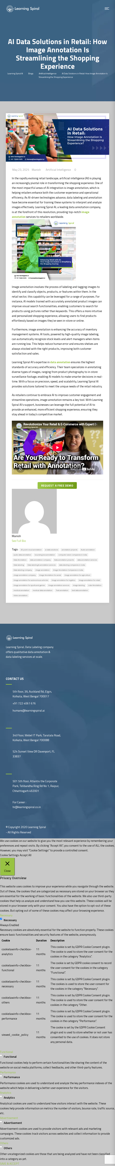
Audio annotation (88, 549)
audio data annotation (22, 554)
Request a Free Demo (57, 485)
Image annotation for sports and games (29, 585)
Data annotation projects (64, 559)
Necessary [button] (6, 915)
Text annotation (62, 590)
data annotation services (87, 559)
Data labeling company (23, 570)
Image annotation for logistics (63, 580)
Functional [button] (6, 1052)
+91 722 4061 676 (24, 703)
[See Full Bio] (28, 541)
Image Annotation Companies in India (68, 570)
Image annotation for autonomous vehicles (31, 580)
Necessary (10, 920)
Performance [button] (8, 1072)
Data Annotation (20, 559)
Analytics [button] (5, 1092)
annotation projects (69, 549)
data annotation (60, 362)
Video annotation (20, 595)
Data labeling (19, 565)
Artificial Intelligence (58, 169)
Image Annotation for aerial (50, 575)
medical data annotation (42, 590)
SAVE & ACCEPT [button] (9, 1163)
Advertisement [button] (9, 1118)
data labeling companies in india (72, 565)
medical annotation (21, 590)
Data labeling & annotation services (42, 565)
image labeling (79, 585)
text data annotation (80, 590)
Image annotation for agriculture (77, 575)
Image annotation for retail (89, 580)
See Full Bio (19, 541)
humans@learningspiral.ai (29, 710)
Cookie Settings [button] (9, 855)
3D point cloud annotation (31, 549)
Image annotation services (58, 585)
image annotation (42, 570)
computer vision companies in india (72, 554)
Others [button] (4, 1143)
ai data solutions (51, 549)
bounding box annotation (45, 554)
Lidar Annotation (94, 585)
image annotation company (25, 575)
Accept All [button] (25, 855)
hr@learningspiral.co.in (27, 807)
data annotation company (40, 559)
